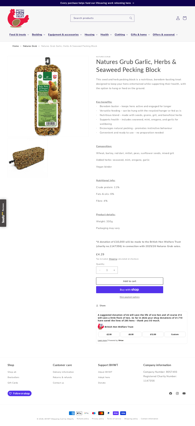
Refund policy (83, 419)
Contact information (149, 419)
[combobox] (102, 18)
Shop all (12, 372)
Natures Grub (30, 46)
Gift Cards (13, 382)
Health (105, 34)
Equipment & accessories (63, 34)
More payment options (130, 297)
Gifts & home (139, 34)
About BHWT (105, 372)
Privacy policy (98, 419)
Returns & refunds (62, 377)
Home (15, 46)
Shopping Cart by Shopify (62, 419)
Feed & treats (17, 34)
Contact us (58, 382)
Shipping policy (131, 419)
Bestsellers (13, 377)
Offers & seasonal (164, 34)
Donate (102, 382)
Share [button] (103, 305)
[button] (19, 34)
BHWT (48, 419)
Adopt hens (104, 377)
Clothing (120, 34)
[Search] (131, 18)
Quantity (100, 264)
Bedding (37, 34)
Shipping (113, 259)
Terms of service (114, 419)
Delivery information (63, 372)
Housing (90, 34)
